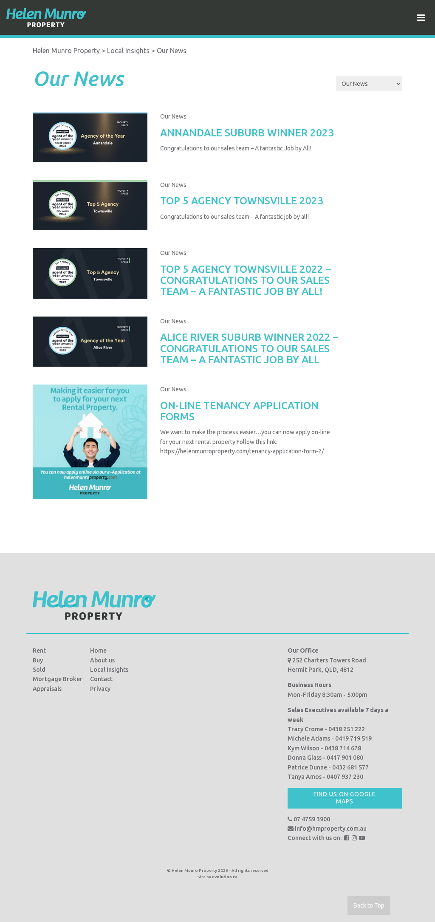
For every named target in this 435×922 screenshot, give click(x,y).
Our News (173, 116)
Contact (101, 679)
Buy (38, 660)
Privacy (100, 688)
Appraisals (47, 688)
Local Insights (109, 669)
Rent (39, 650)
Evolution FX (225, 876)
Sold (39, 669)
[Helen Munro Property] (46, 17)
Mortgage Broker (57, 679)
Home (98, 650)
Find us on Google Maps (345, 798)
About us (102, 660)
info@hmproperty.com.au (330, 828)
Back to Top (368, 905)
